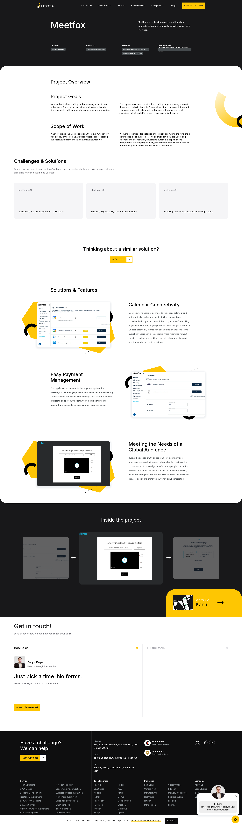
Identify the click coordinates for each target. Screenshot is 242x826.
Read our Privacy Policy (145, 820)
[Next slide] (168, 557)
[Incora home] (45, 5)
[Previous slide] (73, 557)
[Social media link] (197, 742)
